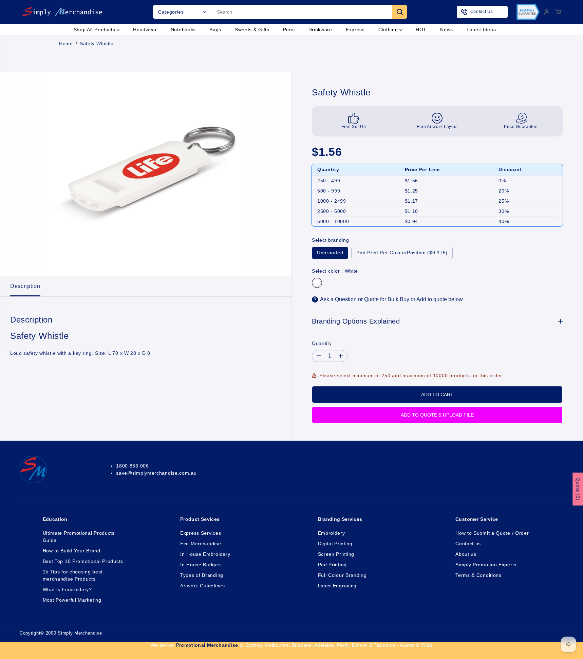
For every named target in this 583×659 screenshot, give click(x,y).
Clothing (388, 29)
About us (465, 554)
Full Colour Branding (342, 575)
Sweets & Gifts (252, 29)
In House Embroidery (205, 554)
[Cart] (558, 12)
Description (25, 286)
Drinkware (320, 29)
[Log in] (547, 12)
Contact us (468, 543)
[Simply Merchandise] (62, 12)
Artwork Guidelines (202, 585)
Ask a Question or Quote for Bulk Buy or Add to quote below (391, 299)
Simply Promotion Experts (485, 564)
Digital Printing (335, 543)
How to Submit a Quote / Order (492, 533)
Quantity (322, 343)
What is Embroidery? (67, 589)
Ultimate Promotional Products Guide (79, 536)
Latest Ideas (481, 29)
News (446, 29)
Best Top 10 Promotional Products (83, 561)
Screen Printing (336, 554)
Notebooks (183, 29)
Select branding (330, 240)
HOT (421, 29)
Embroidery (331, 533)
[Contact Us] (482, 12)
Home (66, 43)
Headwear (145, 29)
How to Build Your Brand (71, 550)
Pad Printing (332, 564)
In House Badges (200, 564)
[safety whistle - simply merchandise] (145, 174)
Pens (289, 29)
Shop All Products (95, 29)
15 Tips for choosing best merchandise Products (73, 575)
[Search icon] (399, 12)
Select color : (335, 271)
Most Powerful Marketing (72, 600)
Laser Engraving (337, 585)
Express (355, 29)
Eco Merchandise (200, 543)
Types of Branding (201, 575)
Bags (215, 29)
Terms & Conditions (478, 575)
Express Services (200, 533)
